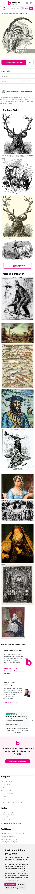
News (3, 787)
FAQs (3, 799)
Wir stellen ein (6, 790)
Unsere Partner (6, 784)
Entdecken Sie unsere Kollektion (7, 671)
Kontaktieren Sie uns (26, 91)
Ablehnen (21, 884)
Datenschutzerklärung (8, 836)
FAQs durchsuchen (18, 670)
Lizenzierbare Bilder (8, 793)
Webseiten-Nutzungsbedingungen (12, 833)
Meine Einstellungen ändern (15, 888)
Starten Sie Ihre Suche (17, 761)
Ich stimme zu (10, 884)
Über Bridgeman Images (9, 781)
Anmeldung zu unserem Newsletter (13, 802)
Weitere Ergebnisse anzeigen (18, 265)
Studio (3, 796)
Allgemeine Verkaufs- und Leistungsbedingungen (9, 840)
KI (26, 8)
